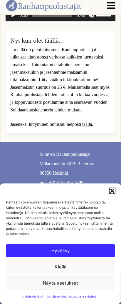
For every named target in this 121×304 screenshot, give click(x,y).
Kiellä (61, 267)
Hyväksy (60, 250)
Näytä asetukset (60, 283)
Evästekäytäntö (32, 296)
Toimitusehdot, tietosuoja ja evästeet (71, 296)
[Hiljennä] (91, 15)
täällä (87, 124)
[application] (60, 15)
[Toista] (13, 15)
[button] (112, 191)
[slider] (104, 14)
